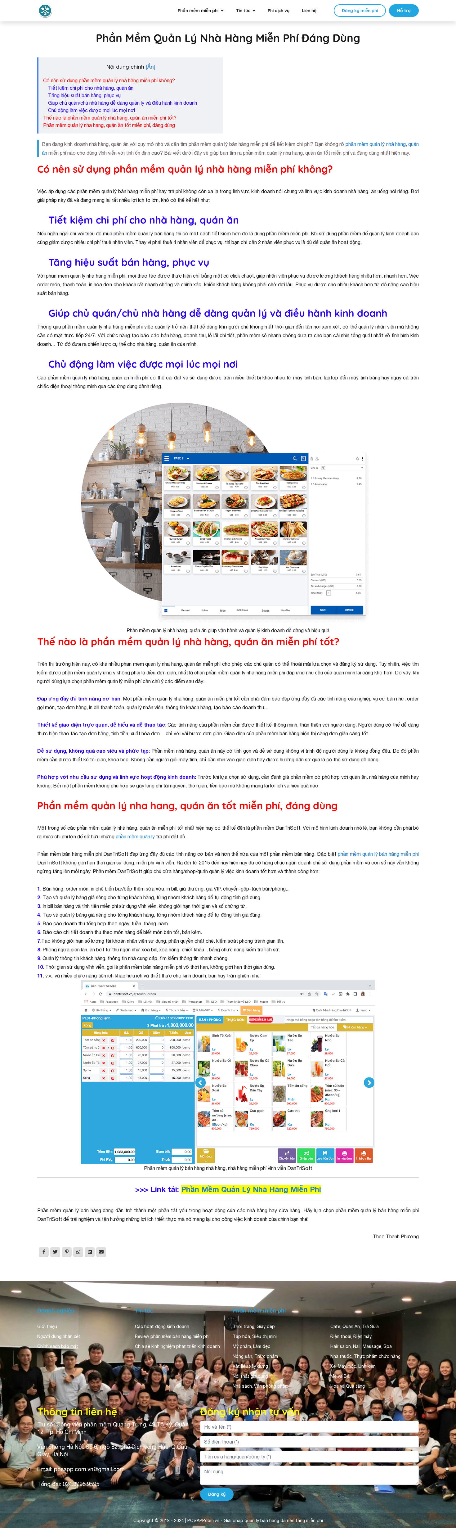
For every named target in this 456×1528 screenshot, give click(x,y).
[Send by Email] (101, 1252)
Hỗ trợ (404, 10)
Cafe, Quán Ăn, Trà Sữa (354, 1326)
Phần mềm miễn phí (198, 10)
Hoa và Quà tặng (347, 1386)
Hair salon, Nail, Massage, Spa (361, 1346)
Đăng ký (217, 1494)
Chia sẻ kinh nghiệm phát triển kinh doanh (177, 1346)
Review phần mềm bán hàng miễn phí (172, 1336)
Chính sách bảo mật (57, 1346)
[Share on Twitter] (55, 1252)
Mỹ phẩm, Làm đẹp (251, 1346)
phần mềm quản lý (136, 836)
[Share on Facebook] (44, 1252)
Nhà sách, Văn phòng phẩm (260, 1386)
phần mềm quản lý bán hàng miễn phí (378, 854)
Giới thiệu (47, 1326)
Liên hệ (309, 10)
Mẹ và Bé (339, 1376)
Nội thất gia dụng (250, 1376)
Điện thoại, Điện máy (351, 1336)
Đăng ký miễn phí (360, 10)
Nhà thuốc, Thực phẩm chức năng (365, 1356)
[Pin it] (67, 1252)
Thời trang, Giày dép (254, 1326)
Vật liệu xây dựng (250, 1366)
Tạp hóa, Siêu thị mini (255, 1336)
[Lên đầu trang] (442, 1467)
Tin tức (243, 10)
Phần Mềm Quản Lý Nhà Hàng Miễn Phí (251, 1189)
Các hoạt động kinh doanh (162, 1326)
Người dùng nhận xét (58, 1336)
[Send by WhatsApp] (78, 1252)
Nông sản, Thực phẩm (255, 1356)
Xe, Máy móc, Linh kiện (353, 1366)
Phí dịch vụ (278, 10)
